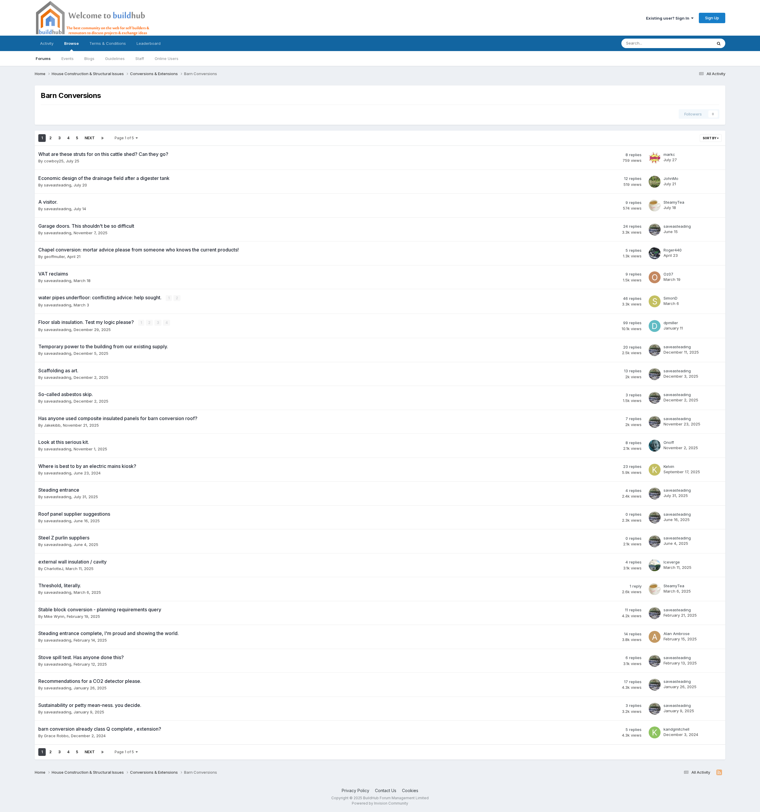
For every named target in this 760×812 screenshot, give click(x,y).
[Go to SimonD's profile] (655, 301)
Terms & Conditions (107, 43)
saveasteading (57, 185)
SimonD (670, 298)
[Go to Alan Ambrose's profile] (655, 637)
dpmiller (671, 322)
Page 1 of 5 (125, 138)
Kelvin (669, 466)
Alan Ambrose (677, 633)
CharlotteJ (53, 568)
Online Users (166, 58)
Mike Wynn (54, 616)
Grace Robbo (56, 735)
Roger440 (673, 250)
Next (90, 138)
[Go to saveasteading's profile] (655, 229)
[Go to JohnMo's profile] (655, 182)
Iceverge (672, 562)
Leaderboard (149, 43)
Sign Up (712, 17)
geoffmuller (54, 256)
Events (67, 58)
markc (669, 154)
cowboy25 (54, 161)
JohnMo (671, 178)
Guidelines (115, 58)
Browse (71, 43)
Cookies (410, 790)
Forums (43, 58)
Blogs (89, 58)
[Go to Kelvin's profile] (655, 470)
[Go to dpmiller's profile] (655, 326)
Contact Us (385, 790)
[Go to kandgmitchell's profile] (655, 732)
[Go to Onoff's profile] (655, 446)
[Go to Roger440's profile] (655, 253)
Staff (139, 58)
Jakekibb (52, 425)
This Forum (694, 43)
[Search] (718, 43)
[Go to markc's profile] (655, 158)
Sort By (710, 138)
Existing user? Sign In (668, 18)
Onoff (669, 442)
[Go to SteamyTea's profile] (655, 205)
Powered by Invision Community (380, 803)
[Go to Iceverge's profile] (655, 565)
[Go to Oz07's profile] (655, 277)
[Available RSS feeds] (719, 772)
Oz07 (668, 274)
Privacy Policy (355, 790)
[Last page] (102, 138)
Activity (46, 43)
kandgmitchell (676, 729)
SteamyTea (674, 202)
